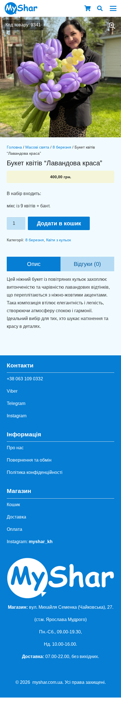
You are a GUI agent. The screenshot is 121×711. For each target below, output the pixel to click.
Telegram (16, 403)
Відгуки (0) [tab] (87, 264)
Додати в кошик (59, 223)
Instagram (16, 415)
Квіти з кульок (58, 240)
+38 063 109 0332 (25, 378)
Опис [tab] (34, 264)
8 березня (62, 147)
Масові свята (37, 147)
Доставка (16, 517)
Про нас (15, 447)
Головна (14, 147)
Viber (12, 391)
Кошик (13, 504)
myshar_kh (41, 541)
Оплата (14, 529)
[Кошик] (87, 8)
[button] (100, 8)
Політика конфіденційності (34, 472)
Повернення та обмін (29, 460)
